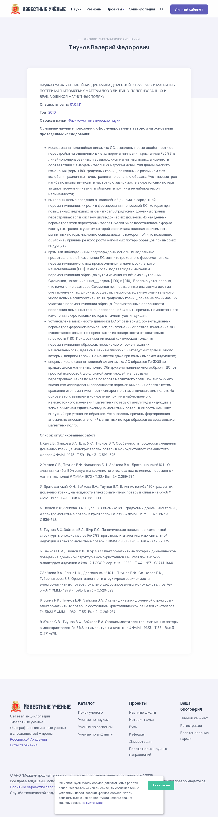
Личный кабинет (189, 9)
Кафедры (137, 734)
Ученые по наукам (93, 719)
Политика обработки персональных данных (47, 787)
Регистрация (191, 725)
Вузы (133, 726)
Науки (76, 9)
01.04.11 (75, 104)
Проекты (114, 9)
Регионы (94, 9)
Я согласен (161, 785)
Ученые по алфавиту (95, 734)
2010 (52, 112)
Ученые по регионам (95, 726)
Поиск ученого (90, 712)
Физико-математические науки (112, 39)
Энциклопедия (142, 9)
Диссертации (140, 741)
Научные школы (142, 712)
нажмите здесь (93, 803)
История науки (141, 719)
